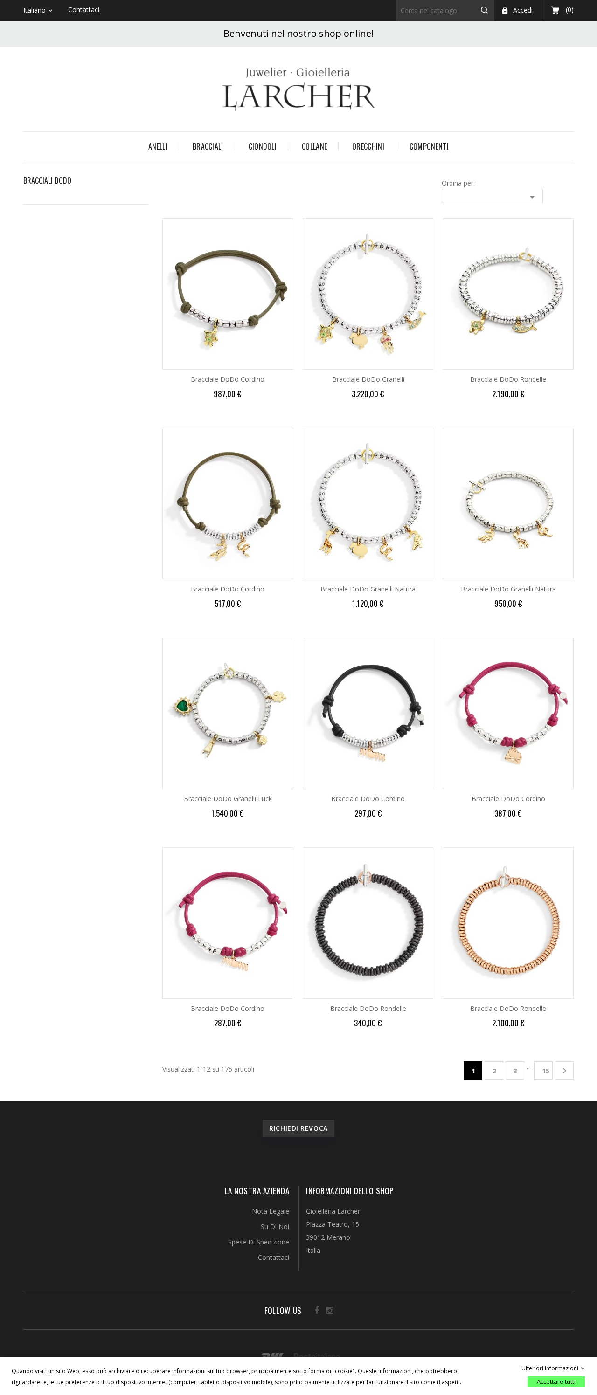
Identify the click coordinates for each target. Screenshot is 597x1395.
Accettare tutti (556, 1381)
